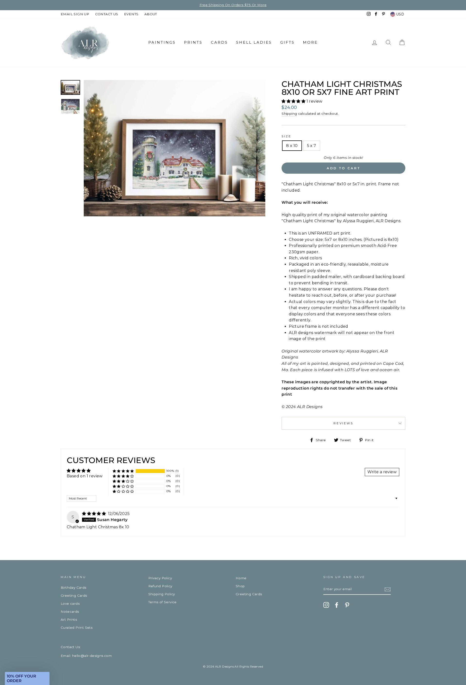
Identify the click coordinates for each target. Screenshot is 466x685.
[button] (294, 101)
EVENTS (131, 14)
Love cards (70, 603)
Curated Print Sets (76, 627)
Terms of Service (162, 602)
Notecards (70, 611)
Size (286, 136)
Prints (193, 42)
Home (241, 578)
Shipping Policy (161, 594)
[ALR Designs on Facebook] (337, 605)
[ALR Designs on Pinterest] (347, 605)
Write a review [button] (382, 472)
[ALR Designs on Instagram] (326, 605)
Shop (240, 586)
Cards (219, 42)
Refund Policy (160, 586)
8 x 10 (292, 145)
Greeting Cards (74, 595)
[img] (94, 513)
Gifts (287, 42)
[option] (175, 148)
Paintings (162, 42)
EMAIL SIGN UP (75, 14)
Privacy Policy (160, 578)
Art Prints (69, 619)
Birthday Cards (73, 587)
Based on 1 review (85, 476)
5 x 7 (311, 145)
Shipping (289, 113)
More (310, 42)
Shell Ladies (254, 42)
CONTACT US (106, 14)
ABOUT (150, 14)
